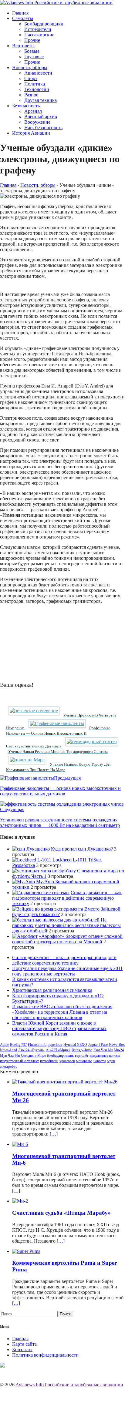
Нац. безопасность (43, 127)
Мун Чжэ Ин (10, 1055)
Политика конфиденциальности (45, 1355)
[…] (54, 1133)
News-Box (117, 1044)
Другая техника (40, 100)
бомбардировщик (60, 1055)
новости (99, 1061)
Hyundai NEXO (75, 1044)
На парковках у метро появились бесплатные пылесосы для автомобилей (66, 925)
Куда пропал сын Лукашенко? (82, 848)
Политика (34, 83)
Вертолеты (23, 45)
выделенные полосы (105, 1055)
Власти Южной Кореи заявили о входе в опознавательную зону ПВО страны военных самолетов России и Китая (59, 1028)
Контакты (22, 1349)
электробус (8, 1066)
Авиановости (38, 73)
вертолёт (81, 1055)
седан (111, 1061)
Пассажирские (39, 34)
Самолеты (22, 18)
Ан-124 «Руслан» (31, 1050)
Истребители (37, 29)
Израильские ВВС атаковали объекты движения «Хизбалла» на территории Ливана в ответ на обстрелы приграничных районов (62, 1012)
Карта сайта (24, 1344)
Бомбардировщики (43, 23)
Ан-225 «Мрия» (58, 1050)
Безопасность (26, 105)
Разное (31, 94)
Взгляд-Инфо (82, 1050)
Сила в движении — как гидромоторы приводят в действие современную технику (67, 898)
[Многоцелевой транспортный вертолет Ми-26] (64, 1081)
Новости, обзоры (29, 67)
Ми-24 (119, 1050)
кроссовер (67, 1061)
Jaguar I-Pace (98, 1044)
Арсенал (33, 111)
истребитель (49, 1061)
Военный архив (40, 116)
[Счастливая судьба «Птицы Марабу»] (20, 1200)
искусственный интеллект (19, 1061)
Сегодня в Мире (33, 1055)
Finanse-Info (37, 1044)
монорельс (84, 1061)
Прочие (32, 40)
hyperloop (55, 1044)
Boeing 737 (18, 1044)
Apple (4, 1044)
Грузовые (34, 56)
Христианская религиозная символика (52, 990)
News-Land (8, 1050)
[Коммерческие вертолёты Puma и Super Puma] (26, 1251)
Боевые (31, 51)
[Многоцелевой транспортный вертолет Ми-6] (20, 1144)
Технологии (36, 89)
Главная (20, 12)
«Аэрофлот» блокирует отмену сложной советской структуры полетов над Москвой (67, 939)
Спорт (30, 78)
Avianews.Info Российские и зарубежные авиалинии (69, 1384)
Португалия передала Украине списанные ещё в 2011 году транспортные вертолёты (67, 971)
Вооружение (37, 122)
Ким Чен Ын (103, 1050)
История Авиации (31, 133)
